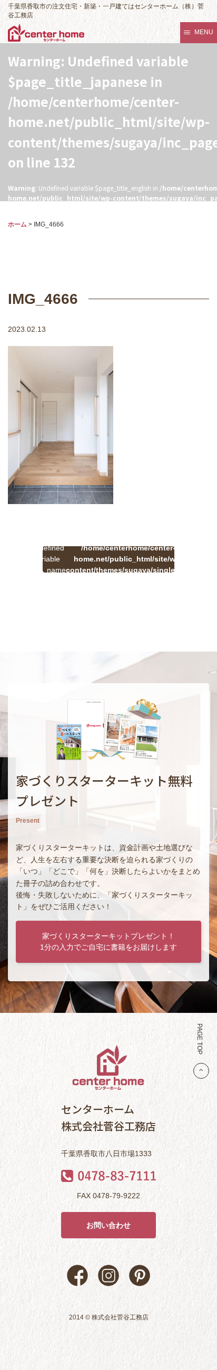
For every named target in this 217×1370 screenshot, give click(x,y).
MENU (203, 32)
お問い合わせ (108, 1225)
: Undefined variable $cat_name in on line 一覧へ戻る (108, 559)
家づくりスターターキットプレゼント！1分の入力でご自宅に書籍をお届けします (108, 941)
